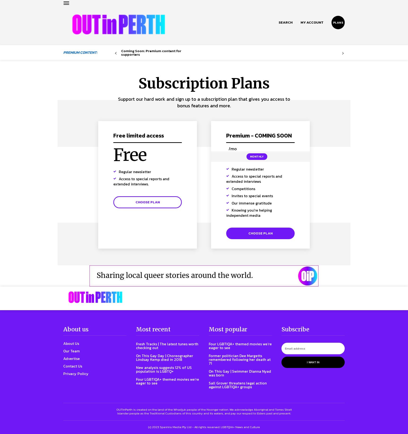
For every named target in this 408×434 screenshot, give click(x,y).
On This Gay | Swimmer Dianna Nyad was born (240, 373)
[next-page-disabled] (343, 53)
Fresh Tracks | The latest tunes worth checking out (167, 346)
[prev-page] (116, 53)
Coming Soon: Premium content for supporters (151, 52)
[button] (286, 22)
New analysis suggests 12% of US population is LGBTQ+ (164, 369)
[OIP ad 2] (204, 276)
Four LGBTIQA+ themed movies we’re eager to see (167, 381)
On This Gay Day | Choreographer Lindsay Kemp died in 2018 (164, 357)
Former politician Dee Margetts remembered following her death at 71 (240, 359)
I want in (313, 362)
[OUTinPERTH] (118, 24)
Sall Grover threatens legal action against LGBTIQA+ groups (238, 385)
